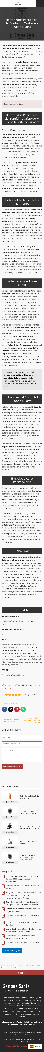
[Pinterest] (17, 709)
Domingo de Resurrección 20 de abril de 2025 (22, 916)
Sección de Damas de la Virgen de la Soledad (21, 923)
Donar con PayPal (12, 950)
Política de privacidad (19, 1033)
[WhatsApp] (23, 709)
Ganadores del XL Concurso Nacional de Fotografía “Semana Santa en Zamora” (22, 903)
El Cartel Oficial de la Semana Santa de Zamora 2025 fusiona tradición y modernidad (22, 879)
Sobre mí (18, 1035)
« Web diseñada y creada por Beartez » (22, 1046)
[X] (10, 709)
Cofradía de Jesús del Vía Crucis (11, 720)
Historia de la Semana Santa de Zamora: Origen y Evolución (23, 910)
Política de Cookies (33, 1033)
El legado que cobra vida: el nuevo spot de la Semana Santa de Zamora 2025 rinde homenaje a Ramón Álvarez (23, 895)
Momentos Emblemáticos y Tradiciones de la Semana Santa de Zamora (23, 930)
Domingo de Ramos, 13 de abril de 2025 (22, 942)
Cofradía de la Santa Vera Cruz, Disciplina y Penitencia (24, 887)
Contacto (25, 1035)
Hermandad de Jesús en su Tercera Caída (32, 720)
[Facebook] (4, 709)
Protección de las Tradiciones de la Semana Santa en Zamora (20, 937)
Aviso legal (7, 1033)
